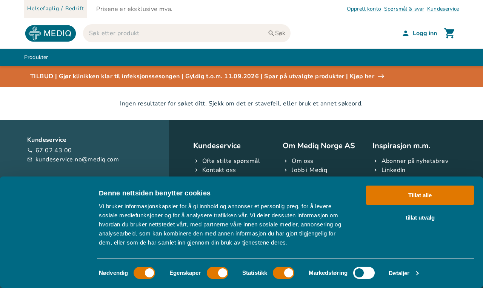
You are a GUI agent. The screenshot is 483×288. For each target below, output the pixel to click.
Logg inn (425, 33)
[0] (450, 33)
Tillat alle (420, 195)
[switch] (217, 273)
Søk (280, 33)
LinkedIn (393, 170)
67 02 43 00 (49, 150)
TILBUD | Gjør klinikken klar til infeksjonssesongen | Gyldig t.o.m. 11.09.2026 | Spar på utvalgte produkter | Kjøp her (202, 76)
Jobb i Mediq (309, 170)
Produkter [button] (36, 57)
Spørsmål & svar (404, 8)
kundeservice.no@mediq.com (73, 159)
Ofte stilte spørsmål (231, 161)
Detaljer (399, 273)
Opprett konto (364, 8)
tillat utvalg (420, 217)
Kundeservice (443, 8)
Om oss (302, 161)
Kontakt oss (219, 170)
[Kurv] (450, 33)
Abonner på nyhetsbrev (414, 161)
